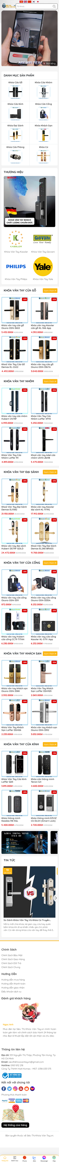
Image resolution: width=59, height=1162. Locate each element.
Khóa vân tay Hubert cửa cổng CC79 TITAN (12, 638)
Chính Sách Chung (10, 967)
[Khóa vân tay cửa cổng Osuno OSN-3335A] (44, 582)
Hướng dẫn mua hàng (13, 979)
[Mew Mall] (24, 842)
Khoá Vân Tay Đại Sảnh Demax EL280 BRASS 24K (43, 547)
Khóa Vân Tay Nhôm (19, 381)
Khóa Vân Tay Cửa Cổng (22, 562)
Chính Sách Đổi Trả (11, 963)
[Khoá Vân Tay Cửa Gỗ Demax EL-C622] (14, 349)
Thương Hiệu (13, 172)
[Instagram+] (15, 1088)
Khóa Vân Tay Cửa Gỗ (20, 290)
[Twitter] (9, 1088)
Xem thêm (49, 290)
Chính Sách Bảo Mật (11, 955)
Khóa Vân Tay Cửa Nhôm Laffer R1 (11, 456)
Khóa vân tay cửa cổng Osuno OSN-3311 (13, 599)
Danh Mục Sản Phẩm (19, 75)
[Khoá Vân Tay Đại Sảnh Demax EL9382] (14, 491)
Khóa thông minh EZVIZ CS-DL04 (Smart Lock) (44, 819)
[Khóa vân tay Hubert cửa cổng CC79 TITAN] (14, 621)
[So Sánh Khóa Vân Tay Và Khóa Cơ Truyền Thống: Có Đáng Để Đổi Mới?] (29, 892)
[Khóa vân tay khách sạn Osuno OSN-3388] (14, 673)
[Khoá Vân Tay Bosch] (29, 201)
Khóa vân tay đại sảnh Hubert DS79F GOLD (13, 547)
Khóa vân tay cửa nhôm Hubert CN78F (14, 417)
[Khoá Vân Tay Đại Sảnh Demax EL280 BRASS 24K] (44, 530)
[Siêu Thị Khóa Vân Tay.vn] (9, 6)
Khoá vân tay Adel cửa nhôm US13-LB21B (43, 456)
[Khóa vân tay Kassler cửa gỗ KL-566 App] (44, 310)
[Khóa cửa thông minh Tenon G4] (44, 764)
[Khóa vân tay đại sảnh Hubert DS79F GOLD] (14, 530)
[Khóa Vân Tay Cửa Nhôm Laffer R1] (14, 440)
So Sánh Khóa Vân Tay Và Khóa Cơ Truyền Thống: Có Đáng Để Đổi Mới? (27, 920)
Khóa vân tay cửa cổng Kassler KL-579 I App (43, 638)
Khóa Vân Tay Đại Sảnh (21, 472)
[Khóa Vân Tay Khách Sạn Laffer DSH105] (44, 673)
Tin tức (9, 860)
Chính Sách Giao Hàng (13, 959)
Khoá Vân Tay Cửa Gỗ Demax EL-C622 (13, 365)
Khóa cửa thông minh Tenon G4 (42, 780)
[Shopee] (26, 1088)
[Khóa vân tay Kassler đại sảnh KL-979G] (44, 491)
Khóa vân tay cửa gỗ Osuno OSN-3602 (12, 326)
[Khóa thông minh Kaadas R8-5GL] (14, 803)
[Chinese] (29, 1)
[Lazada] (32, 1088)
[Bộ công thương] (11, 1075)
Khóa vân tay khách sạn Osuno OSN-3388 (14, 689)
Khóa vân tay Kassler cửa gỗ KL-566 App (42, 326)
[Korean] (34, 1)
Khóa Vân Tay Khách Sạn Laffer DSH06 (12, 728)
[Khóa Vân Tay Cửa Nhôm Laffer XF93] (44, 401)
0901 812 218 (17, 1065)
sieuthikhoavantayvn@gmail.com (26, 1061)
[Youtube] (21, 1088)
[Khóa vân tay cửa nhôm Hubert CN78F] (14, 401)
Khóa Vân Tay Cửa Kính (21, 744)
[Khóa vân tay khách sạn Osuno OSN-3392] (44, 712)
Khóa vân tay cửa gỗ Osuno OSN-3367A (42, 365)
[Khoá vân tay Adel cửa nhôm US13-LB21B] (44, 440)
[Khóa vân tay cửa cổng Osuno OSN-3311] (14, 582)
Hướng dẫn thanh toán (13, 983)
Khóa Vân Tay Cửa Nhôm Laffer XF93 (41, 417)
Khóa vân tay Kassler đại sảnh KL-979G (42, 508)
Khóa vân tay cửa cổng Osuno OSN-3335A (43, 599)
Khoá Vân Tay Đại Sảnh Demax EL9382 (14, 508)
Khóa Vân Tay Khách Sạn (23, 653)
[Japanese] (38, 1)
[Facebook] (3, 1088)
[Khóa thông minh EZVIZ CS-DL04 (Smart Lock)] (44, 803)
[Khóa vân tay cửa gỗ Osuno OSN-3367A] (44, 349)
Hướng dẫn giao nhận (12, 987)
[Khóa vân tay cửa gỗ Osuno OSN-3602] (14, 310)
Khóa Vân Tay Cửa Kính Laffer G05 (13, 780)
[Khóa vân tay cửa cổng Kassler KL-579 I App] (44, 621)
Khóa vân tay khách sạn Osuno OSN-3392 (44, 728)
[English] (25, 1)
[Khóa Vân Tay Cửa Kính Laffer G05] (14, 764)
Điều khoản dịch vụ (11, 991)
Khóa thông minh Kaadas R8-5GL (10, 819)
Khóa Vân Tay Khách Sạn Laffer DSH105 (42, 689)
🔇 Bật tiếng (49, 63)
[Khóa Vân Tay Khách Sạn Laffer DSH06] (14, 712)
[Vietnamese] (21, 1)
